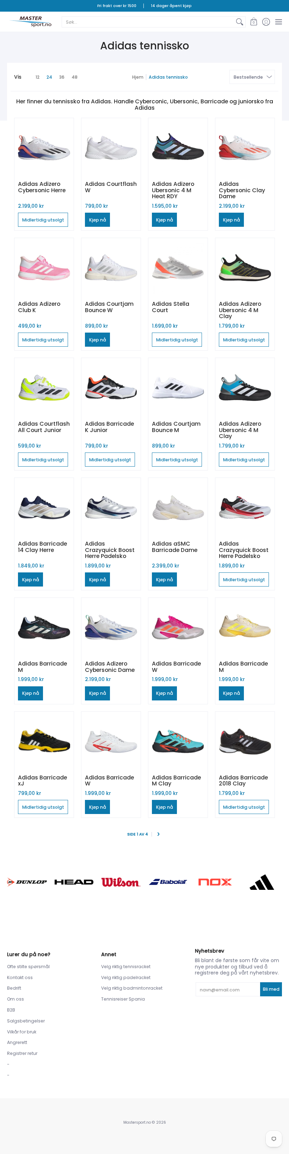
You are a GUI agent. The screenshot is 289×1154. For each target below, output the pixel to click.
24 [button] (49, 77)
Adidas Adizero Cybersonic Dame (110, 667)
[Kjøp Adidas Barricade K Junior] (111, 388)
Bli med (271, 989)
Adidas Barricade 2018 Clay (243, 780)
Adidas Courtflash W (111, 187)
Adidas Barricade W (176, 667)
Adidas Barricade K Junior (109, 427)
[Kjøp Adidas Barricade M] (44, 627)
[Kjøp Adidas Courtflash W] (111, 148)
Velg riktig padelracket (125, 977)
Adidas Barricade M (42, 667)
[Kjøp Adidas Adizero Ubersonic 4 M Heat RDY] (178, 148)
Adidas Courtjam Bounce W (109, 307)
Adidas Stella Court (170, 307)
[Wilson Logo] (121, 882)
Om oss (15, 999)
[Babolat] (168, 882)
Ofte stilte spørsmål (28, 967)
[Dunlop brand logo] (27, 881)
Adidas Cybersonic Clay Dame (242, 190)
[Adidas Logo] (262, 882)
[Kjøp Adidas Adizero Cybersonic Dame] (111, 627)
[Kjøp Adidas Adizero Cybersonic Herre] (44, 148)
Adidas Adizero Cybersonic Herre (42, 187)
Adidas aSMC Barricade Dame (174, 547)
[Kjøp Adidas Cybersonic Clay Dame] (245, 148)
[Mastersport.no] (30, 22)
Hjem (137, 77)
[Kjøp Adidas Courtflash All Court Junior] (44, 388)
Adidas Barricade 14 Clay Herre (42, 547)
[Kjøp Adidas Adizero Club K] (44, 268)
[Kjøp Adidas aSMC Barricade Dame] (178, 507)
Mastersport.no (137, 1122)
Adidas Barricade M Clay (176, 780)
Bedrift (14, 988)
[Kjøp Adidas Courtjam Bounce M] (178, 388)
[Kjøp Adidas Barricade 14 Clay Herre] (44, 507)
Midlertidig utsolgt (43, 220)
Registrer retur (22, 1053)
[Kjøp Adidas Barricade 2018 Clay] (245, 741)
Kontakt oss (20, 977)
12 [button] (37, 77)
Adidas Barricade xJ (42, 780)
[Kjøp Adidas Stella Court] (178, 268)
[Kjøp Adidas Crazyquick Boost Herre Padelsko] (111, 507)
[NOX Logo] (215, 882)
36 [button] (61, 77)
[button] (253, 22)
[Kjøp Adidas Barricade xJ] (44, 741)
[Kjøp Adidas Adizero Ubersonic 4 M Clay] (245, 268)
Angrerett (17, 1042)
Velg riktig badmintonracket (131, 988)
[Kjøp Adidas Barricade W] (178, 627)
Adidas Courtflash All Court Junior (44, 427)
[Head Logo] (74, 882)
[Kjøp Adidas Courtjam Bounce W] (111, 268)
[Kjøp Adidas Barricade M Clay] (178, 741)
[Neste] (158, 834)
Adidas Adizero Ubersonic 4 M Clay (240, 310)
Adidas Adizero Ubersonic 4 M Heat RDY (173, 190)
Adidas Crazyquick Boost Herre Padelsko (110, 550)
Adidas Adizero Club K (39, 307)
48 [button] (75, 77)
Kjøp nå (97, 220)
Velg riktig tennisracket (125, 967)
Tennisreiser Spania (123, 999)
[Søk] (239, 22)
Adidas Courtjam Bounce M (176, 427)
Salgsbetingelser (26, 1021)
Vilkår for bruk (21, 1032)
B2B (11, 1010)
